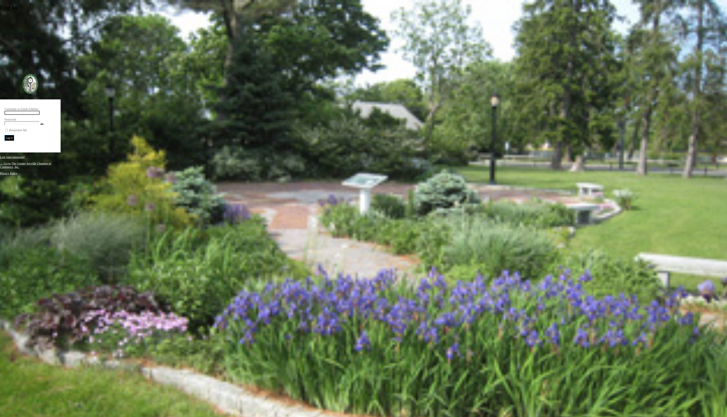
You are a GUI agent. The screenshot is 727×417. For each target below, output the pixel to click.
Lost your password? (12, 157)
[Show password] (41, 124)
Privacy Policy (8, 173)
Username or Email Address (21, 109)
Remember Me (18, 130)
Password (10, 119)
